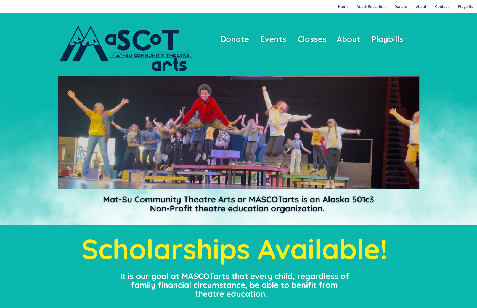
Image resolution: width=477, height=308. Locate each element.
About (348, 39)
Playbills (387, 39)
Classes (312, 39)
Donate (234, 39)
